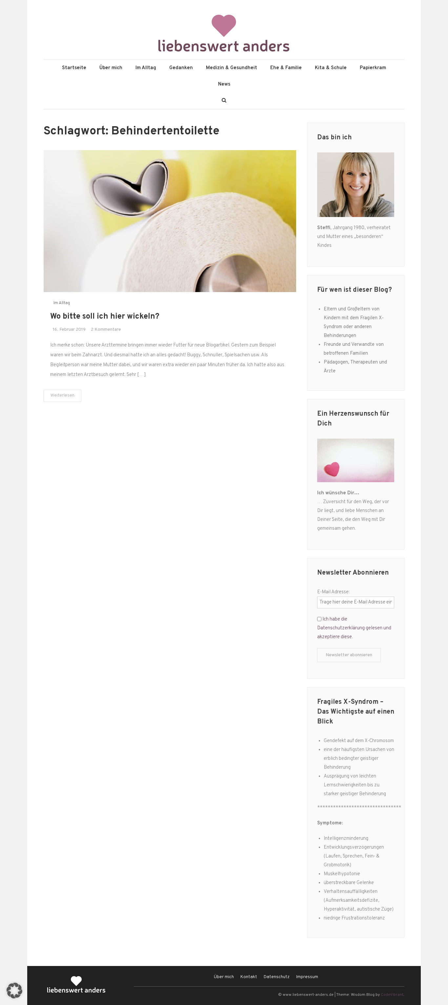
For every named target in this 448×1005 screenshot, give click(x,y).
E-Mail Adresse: (333, 592)
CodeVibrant (392, 994)
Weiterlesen (62, 395)
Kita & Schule (331, 68)
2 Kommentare (106, 329)
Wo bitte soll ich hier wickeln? (104, 317)
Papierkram (373, 68)
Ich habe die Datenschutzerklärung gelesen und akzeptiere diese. (354, 628)
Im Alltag (145, 68)
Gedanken (181, 68)
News (224, 84)
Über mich (110, 68)
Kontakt (248, 977)
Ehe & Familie (286, 68)
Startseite (74, 68)
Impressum (307, 977)
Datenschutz (277, 977)
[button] (14, 990)
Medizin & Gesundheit (231, 68)
